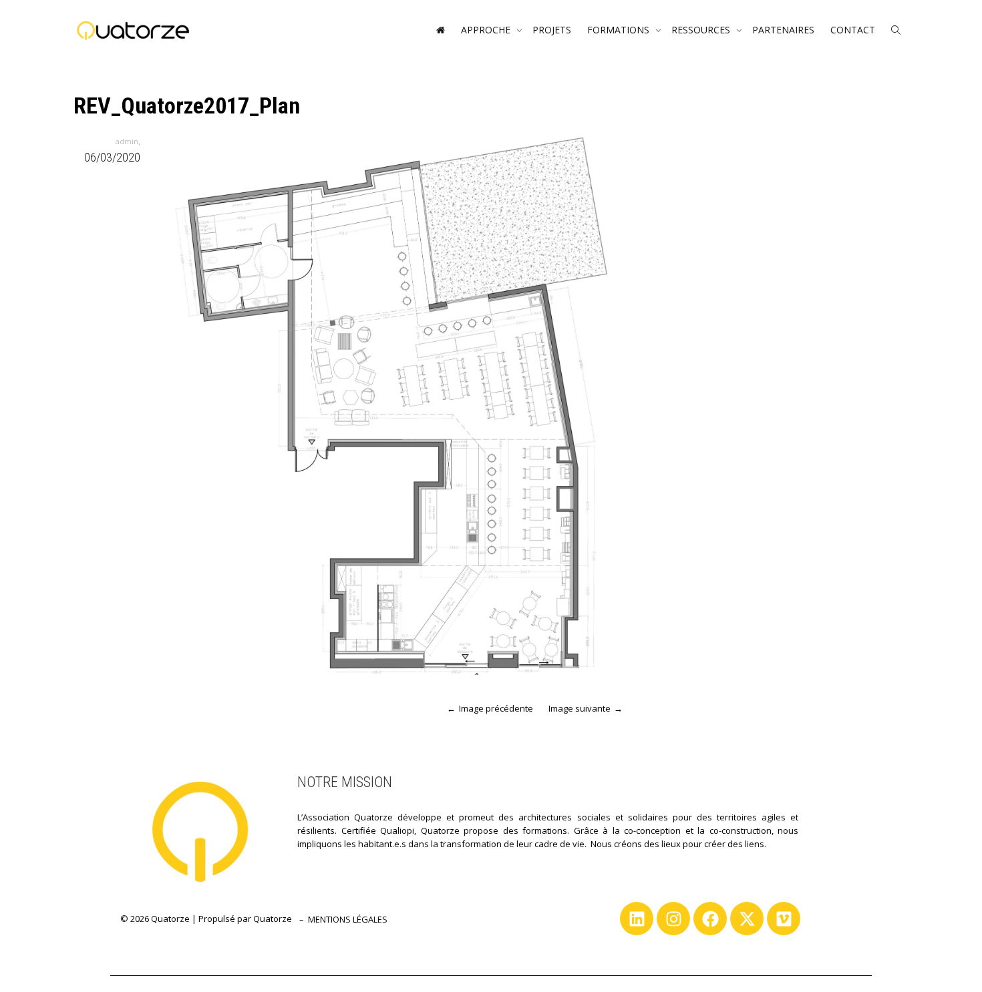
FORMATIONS (619, 29)
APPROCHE (487, 29)
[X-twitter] (747, 918)
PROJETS (551, 29)
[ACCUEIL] (440, 30)
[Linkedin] (636, 918)
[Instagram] (673, 918)
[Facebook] (710, 918)
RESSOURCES (702, 29)
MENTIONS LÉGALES (347, 919)
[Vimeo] (783, 918)
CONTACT (852, 29)
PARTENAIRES (783, 29)
